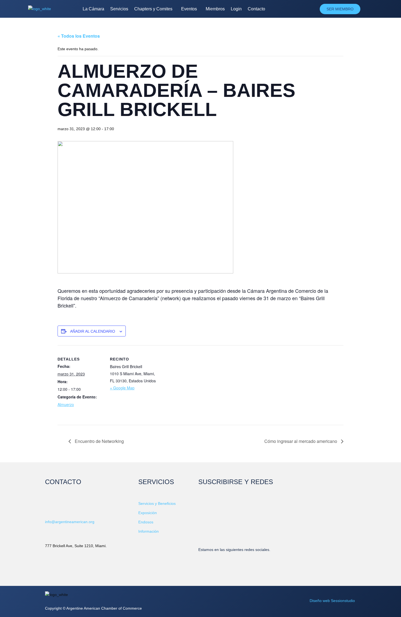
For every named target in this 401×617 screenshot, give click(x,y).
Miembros (215, 9)
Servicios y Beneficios (157, 503)
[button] (154, 9)
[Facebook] (225, 560)
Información (148, 531)
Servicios (119, 9)
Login (236, 9)
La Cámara (93, 9)
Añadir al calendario (92, 331)
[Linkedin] (205, 560)
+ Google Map (122, 388)
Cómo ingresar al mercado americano (301, 441)
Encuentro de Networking (99, 441)
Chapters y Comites (153, 9)
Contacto (256, 9)
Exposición (147, 513)
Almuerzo (66, 404)
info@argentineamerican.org (69, 522)
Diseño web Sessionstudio (332, 600)
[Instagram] (266, 560)
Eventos (189, 9)
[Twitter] (245, 560)
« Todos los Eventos (79, 36)
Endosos (145, 522)
